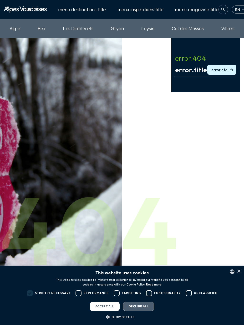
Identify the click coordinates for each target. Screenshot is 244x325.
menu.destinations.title (82, 9)
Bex (42, 28)
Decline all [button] (138, 306)
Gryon (117, 28)
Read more (154, 284)
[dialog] (122, 295)
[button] (122, 317)
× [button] (238, 271)
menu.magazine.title (197, 9)
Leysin (147, 28)
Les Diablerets (78, 28)
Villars (227, 28)
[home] (25, 9)
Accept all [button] (104, 306)
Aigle (15, 28)
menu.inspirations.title (140, 9)
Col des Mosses (188, 28)
